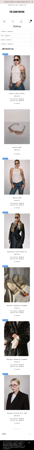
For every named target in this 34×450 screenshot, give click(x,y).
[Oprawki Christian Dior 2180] (17, 392)
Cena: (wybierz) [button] (6, 35)
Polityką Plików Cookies (10, 444)
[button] (4, 22)
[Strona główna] (17, 12)
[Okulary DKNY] (17, 126)
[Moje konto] (21, 22)
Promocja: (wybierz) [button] (7, 44)
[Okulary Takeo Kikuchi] (17, 72)
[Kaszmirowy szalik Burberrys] (17, 230)
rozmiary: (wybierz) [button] (7, 31)
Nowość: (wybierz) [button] (6, 39)
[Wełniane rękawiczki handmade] (17, 284)
